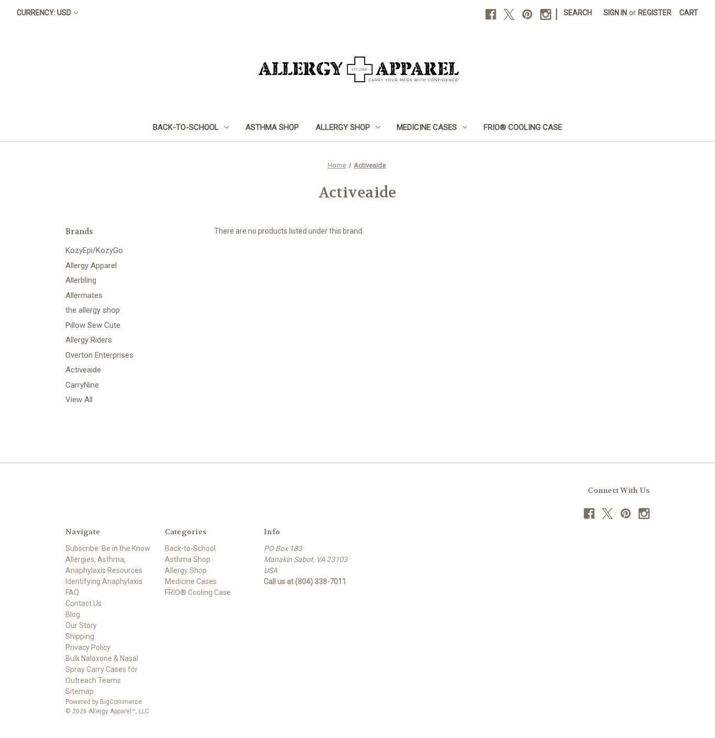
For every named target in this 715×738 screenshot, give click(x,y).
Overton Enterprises (99, 355)
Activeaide (83, 369)
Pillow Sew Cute (92, 325)
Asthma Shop (272, 127)
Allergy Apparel (91, 265)
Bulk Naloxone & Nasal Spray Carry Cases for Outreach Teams (101, 669)
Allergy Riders (88, 340)
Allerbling (80, 280)
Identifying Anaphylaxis (103, 581)
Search (578, 12)
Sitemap (79, 691)
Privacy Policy (87, 647)
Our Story (81, 625)
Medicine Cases (427, 127)
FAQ (72, 592)
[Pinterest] (527, 14)
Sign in (615, 12)
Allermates (84, 295)
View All (79, 399)
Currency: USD (44, 12)
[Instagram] (545, 14)
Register (655, 12)
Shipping (79, 636)
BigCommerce (121, 702)
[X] (509, 14)
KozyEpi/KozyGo (94, 250)
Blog (72, 614)
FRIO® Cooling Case (523, 127)
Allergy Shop (343, 127)
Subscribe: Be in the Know (107, 548)
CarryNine (82, 385)
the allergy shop (92, 310)
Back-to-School (186, 127)
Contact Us (83, 603)
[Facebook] (490, 14)
